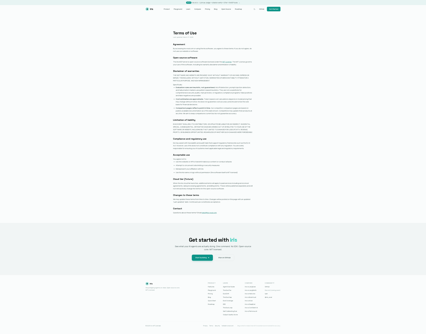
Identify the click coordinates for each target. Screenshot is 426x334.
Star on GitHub (224, 257)
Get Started (273, 9)
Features (211, 287)
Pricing (207, 9)
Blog (215, 9)
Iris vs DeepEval (250, 304)
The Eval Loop (227, 308)
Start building (201, 257)
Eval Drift (226, 294)
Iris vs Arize (248, 301)
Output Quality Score (230, 315)
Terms (211, 326)
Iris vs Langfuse (250, 287)
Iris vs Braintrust (250, 297)
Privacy (205, 326)
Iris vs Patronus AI (251, 311)
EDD (224, 304)
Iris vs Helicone (250, 294)
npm (266, 294)
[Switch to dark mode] (254, 9)
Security (217, 326)
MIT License (227, 62)
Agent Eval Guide (229, 287)
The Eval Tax (227, 290)
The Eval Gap (227, 297)
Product (167, 9)
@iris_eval (268, 297)
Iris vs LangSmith (250, 290)
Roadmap (238, 9)
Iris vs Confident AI (251, 308)
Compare (197, 9)
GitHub (261, 9)
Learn (188, 9)
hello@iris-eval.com (209, 213)
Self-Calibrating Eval (230, 311)
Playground (178, 9)
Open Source (226, 9)
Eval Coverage (228, 301)
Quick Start (212, 301)
